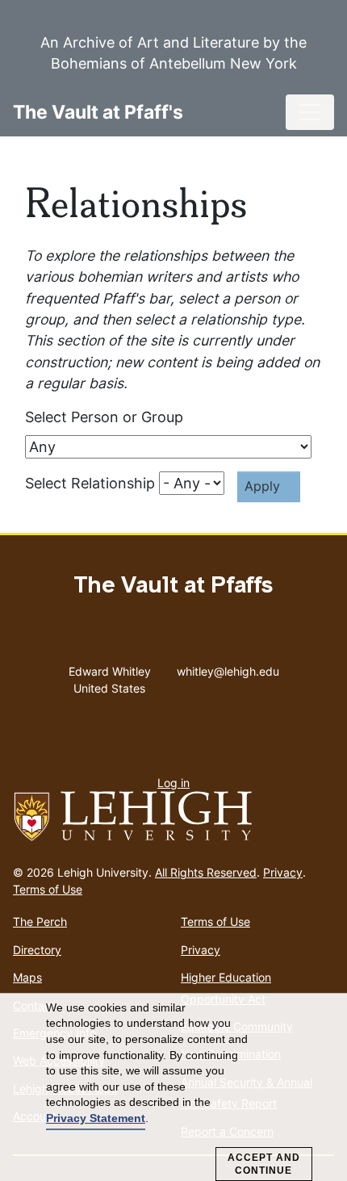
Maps (27, 977)
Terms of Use (47, 889)
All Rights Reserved (206, 872)
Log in (173, 782)
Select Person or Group (104, 417)
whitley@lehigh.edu (228, 667)
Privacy (283, 872)
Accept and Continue (264, 1164)
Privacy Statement (95, 1118)
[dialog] (173, 1087)
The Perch (40, 921)
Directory (37, 949)
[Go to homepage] (173, 817)
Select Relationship (90, 483)
